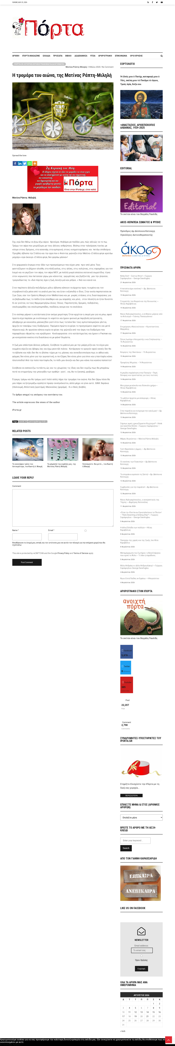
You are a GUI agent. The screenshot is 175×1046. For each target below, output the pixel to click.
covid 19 (23, 422)
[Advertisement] (125, 27)
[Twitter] (24, 162)
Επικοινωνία (121, 56)
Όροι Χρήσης (136, 56)
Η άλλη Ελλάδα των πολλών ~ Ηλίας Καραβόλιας (136, 528)
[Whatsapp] (29, 162)
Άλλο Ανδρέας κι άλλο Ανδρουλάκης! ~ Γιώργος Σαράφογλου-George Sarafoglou (141, 567)
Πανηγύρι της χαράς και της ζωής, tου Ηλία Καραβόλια (139, 541)
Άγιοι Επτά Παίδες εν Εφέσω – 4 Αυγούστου (139, 578)
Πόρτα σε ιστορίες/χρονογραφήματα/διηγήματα (39, 64)
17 (123, 1016)
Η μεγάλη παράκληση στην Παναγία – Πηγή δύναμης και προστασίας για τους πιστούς (139, 374)
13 (141, 1012)
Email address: (141, 945)
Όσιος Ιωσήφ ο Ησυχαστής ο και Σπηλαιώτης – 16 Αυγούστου (141, 340)
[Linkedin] (20, 162)
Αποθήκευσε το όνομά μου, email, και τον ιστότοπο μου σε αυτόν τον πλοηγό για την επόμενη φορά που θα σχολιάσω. (58, 544)
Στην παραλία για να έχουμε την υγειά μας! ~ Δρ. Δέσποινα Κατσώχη (141, 412)
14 (147, 1012)
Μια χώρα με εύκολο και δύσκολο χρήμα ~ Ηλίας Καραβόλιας (139, 386)
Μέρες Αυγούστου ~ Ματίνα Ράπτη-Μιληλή (139, 439)
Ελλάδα (46, 56)
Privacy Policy (63, 553)
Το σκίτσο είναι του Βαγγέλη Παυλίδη (138, 214)
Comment (16, 486)
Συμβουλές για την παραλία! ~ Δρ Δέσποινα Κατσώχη (139, 488)
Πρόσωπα (57, 56)
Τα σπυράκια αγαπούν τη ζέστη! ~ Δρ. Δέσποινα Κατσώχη (141, 475)
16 (159, 1012)
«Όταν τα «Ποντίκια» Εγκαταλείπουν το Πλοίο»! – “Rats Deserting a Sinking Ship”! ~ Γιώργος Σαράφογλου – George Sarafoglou (140, 514)
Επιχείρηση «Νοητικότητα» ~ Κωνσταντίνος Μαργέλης (139, 328)
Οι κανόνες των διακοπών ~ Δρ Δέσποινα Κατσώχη (138, 463)
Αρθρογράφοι (105, 56)
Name (15, 530)
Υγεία (92, 56)
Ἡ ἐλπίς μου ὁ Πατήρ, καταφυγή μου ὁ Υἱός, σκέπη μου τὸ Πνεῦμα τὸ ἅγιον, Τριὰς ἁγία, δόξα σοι (140, 80)
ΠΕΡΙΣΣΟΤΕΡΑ (131, 796)
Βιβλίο (68, 56)
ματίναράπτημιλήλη (38, 422)
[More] (35, 162)
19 (135, 1016)
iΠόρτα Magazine (31, 56)
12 (135, 1012)
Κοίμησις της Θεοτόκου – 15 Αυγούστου (138, 352)
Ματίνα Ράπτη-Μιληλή (76, 67)
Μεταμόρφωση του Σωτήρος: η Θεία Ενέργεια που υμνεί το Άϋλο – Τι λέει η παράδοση (140, 554)
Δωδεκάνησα (81, 56)
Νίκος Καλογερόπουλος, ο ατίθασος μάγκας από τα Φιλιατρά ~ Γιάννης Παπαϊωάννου (141, 315)
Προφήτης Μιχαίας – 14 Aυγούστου (136, 362)
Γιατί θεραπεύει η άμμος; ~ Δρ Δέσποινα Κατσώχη (137, 450)
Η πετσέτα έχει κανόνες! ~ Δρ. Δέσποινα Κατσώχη (137, 290)
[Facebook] (15, 162)
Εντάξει (4, 1044)
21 (147, 1016)
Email (50, 530)
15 (153, 1012)
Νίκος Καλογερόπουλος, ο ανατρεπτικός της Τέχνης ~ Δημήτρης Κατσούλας (139, 501)
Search (126, 848)
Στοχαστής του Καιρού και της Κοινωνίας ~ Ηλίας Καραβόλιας (139, 302)
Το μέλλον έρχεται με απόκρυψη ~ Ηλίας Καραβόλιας (138, 399)
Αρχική (15, 56)
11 (129, 1012)
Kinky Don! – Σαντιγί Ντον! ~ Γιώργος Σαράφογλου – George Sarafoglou (136, 277)
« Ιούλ (122, 1031)
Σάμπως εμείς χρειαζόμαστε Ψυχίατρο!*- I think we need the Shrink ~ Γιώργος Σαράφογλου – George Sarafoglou (141, 426)
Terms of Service (80, 553)
